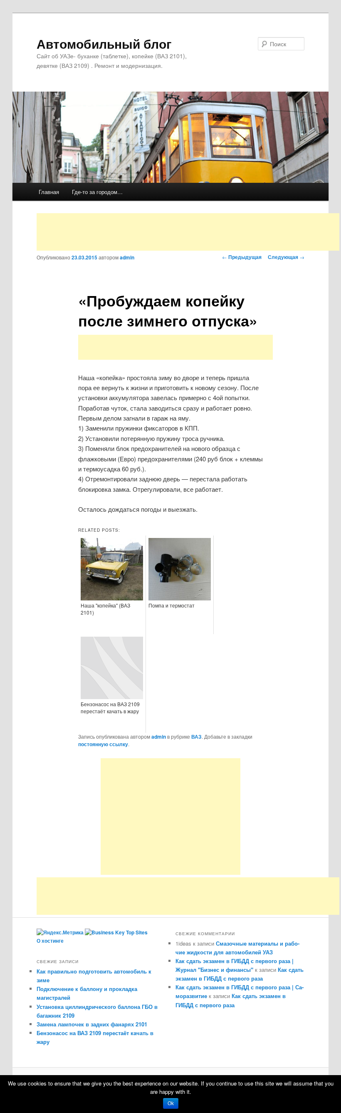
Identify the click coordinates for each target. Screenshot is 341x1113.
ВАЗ (196, 736)
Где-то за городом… (97, 192)
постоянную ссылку (103, 744)
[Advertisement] (188, 232)
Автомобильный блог (104, 43)
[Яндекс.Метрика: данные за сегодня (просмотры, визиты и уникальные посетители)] (60, 933)
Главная (49, 192)
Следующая (286, 257)
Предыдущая (242, 257)
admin (127, 257)
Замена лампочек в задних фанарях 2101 (92, 1024)
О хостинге (50, 940)
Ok (171, 1103)
